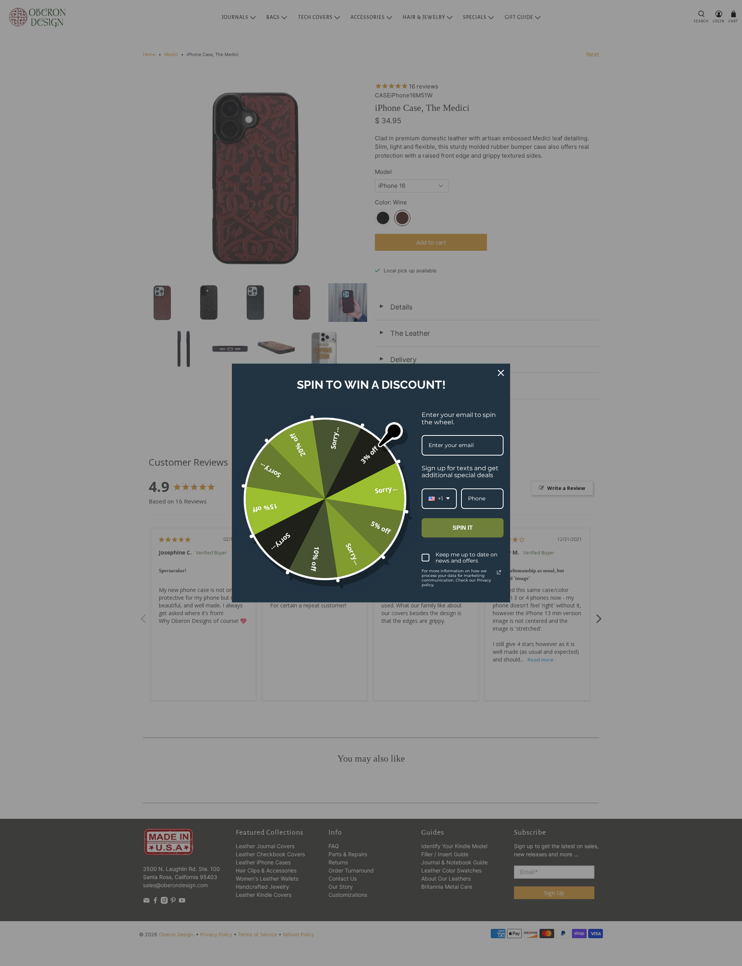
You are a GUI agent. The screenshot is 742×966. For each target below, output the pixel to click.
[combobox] (439, 498)
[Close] (501, 373)
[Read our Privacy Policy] (499, 572)
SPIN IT (463, 527)
